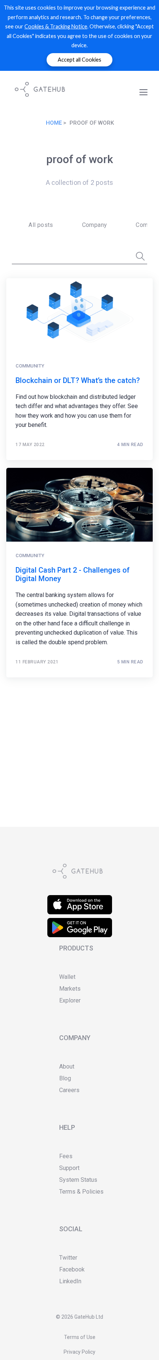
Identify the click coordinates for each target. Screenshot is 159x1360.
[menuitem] (38, 225)
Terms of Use (79, 1337)
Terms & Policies (81, 1191)
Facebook (72, 1269)
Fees (65, 1156)
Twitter (68, 1257)
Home (54, 123)
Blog (65, 1078)
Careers (69, 1090)
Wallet (67, 976)
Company (94, 224)
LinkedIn (70, 1281)
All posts (40, 224)
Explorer (70, 1000)
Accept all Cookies (79, 59)
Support (69, 1167)
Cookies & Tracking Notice (55, 26)
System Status (78, 1179)
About (66, 1066)
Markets (70, 988)
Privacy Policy (79, 1352)
